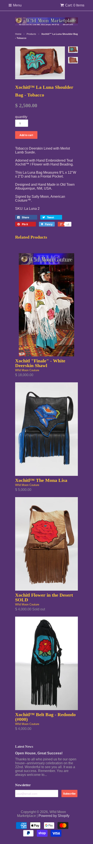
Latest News (24, 746)
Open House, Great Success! (39, 753)
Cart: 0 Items (74, 5)
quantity (21, 117)
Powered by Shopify (53, 816)
